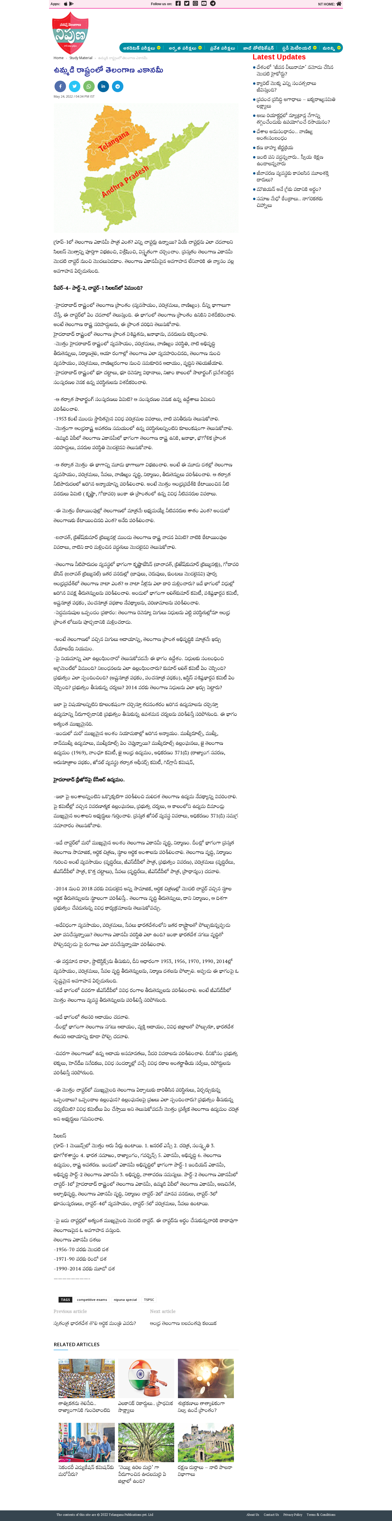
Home (59, 57)
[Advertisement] (237, 26)
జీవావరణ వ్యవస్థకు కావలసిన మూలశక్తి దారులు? (293, 177)
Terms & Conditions (321, 1515)
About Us (253, 1515)
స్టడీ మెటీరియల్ (296, 48)
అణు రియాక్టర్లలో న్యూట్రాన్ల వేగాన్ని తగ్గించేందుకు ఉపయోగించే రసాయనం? (293, 119)
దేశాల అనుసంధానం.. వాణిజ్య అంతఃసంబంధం (285, 135)
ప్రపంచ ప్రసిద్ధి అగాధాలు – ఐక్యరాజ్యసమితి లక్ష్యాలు (296, 103)
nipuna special (125, 1299)
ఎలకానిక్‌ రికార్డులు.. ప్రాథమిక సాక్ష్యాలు (145, 1408)
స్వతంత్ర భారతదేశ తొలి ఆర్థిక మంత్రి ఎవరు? (95, 1324)
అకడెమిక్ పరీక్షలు (139, 48)
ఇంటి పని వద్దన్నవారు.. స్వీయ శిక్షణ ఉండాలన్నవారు (290, 161)
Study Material (80, 57)
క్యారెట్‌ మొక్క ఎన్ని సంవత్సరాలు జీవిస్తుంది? (286, 87)
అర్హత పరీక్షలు (182, 48)
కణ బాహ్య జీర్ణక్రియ (275, 149)
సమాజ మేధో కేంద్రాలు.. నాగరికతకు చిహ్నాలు (290, 203)
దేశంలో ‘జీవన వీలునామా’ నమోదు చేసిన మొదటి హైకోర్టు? (295, 71)
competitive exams (92, 1299)
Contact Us (271, 1515)
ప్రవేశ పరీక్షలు (222, 48)
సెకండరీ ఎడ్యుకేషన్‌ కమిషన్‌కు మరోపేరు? (86, 1472)
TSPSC (149, 1299)
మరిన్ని (329, 48)
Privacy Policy (293, 1515)
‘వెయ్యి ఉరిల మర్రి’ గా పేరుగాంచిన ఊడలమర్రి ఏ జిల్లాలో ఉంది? (142, 1475)
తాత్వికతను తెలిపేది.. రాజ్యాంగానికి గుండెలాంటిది (84, 1408)
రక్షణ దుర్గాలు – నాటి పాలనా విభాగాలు (205, 1472)
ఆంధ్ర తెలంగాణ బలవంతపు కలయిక (183, 1324)
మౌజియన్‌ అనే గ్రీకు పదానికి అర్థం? (289, 190)
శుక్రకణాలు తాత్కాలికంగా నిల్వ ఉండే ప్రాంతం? (201, 1408)
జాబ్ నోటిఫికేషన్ (258, 48)
